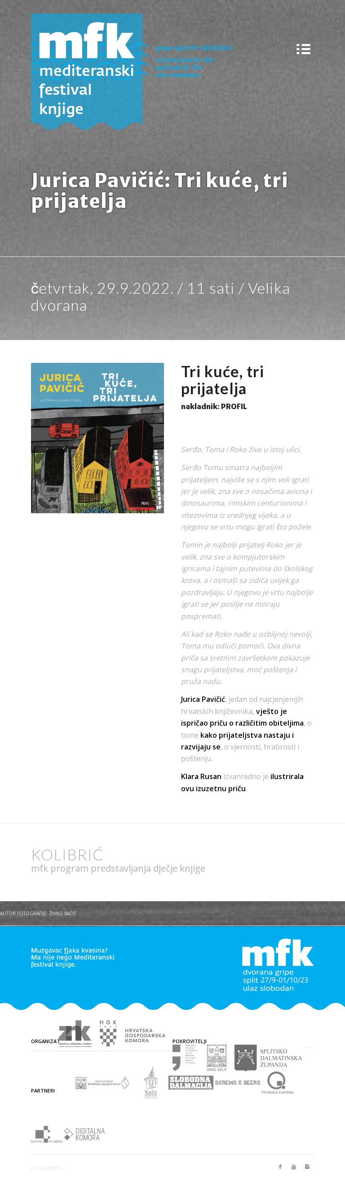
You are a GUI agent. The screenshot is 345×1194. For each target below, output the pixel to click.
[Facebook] (280, 1166)
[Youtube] (294, 1166)
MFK (69, 1167)
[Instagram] (307, 1166)
